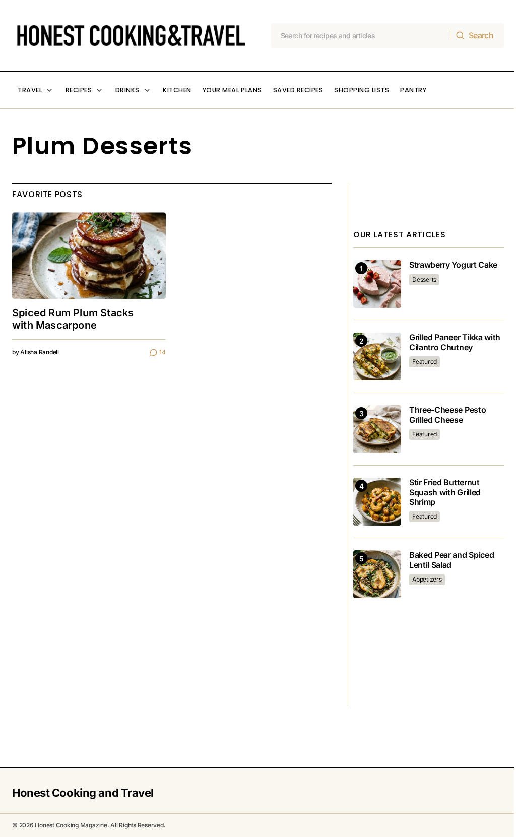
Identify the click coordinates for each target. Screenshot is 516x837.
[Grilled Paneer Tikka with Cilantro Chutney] (377, 356)
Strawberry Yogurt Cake (453, 265)
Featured (424, 361)
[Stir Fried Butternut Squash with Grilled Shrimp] (377, 502)
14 (162, 352)
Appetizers (427, 579)
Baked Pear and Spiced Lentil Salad (451, 559)
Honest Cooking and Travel (83, 792)
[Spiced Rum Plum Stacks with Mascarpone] (89, 255)
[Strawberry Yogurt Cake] (377, 284)
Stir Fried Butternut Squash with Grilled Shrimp (445, 492)
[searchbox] (362, 36)
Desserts (424, 279)
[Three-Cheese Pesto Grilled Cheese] (377, 429)
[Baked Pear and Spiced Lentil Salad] (377, 574)
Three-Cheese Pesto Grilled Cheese (447, 414)
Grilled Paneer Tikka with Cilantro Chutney (454, 342)
